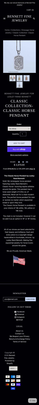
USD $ (12, 368)
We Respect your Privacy (19, 336)
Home (7, 30)
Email (20, 320)
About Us (19, 331)
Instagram (20, 317)
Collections (15, 30)
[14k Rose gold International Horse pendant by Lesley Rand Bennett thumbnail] (26, 78)
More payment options (19, 155)
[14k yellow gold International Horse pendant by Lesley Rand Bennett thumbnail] (19, 78)
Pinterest (20, 314)
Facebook (20, 312)
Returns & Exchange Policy (19, 339)
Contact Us (19, 334)
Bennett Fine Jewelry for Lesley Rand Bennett (19, 95)
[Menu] (4, 18)
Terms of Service (19, 342)
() (30, 10)
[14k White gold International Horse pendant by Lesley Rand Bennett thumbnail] (19, 84)
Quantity (15, 134)
